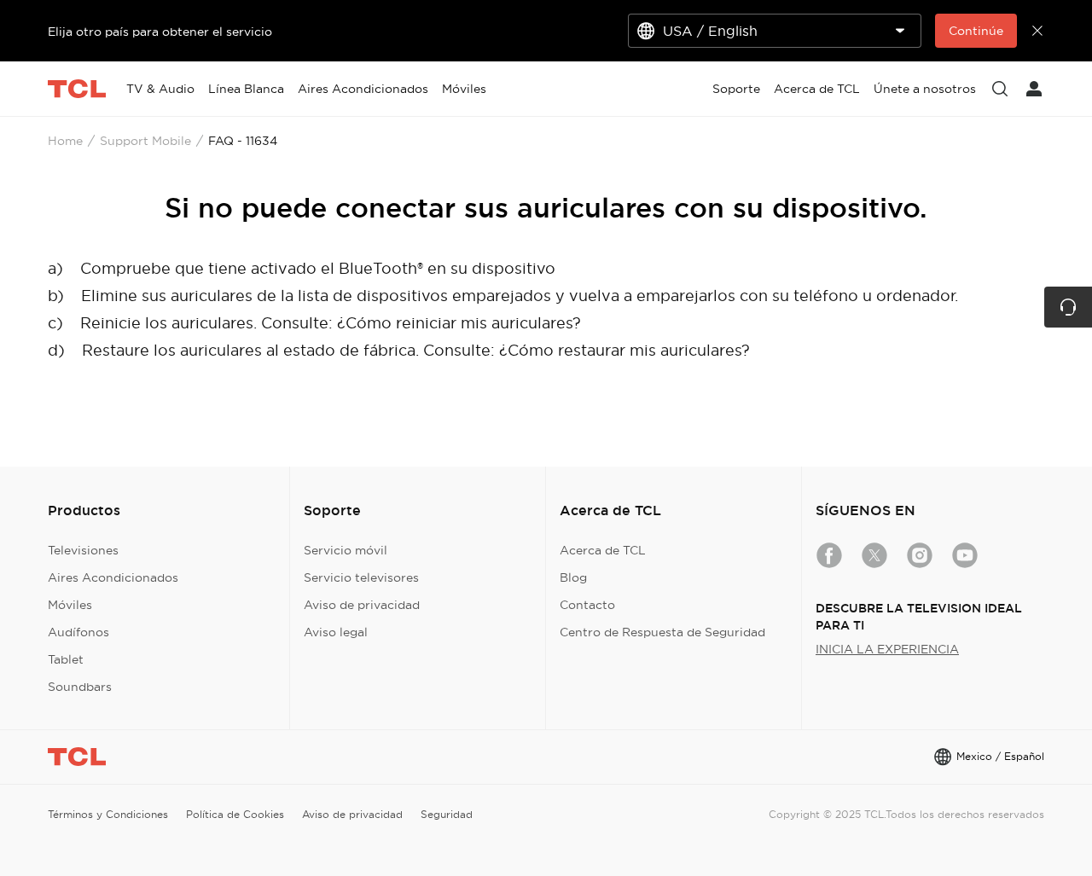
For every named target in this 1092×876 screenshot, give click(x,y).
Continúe (976, 30)
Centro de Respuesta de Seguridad (662, 632)
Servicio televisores (361, 577)
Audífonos (78, 632)
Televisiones (83, 550)
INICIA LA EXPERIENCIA (887, 649)
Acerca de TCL (603, 550)
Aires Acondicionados (113, 577)
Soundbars (80, 686)
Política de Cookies (235, 814)
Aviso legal (336, 632)
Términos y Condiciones (108, 814)
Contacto (587, 604)
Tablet (66, 659)
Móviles (70, 604)
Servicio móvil (345, 550)
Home (65, 140)
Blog (573, 577)
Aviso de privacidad (362, 604)
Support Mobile (145, 140)
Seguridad (447, 814)
